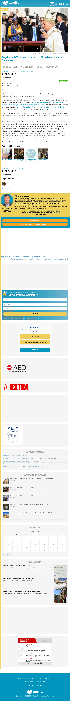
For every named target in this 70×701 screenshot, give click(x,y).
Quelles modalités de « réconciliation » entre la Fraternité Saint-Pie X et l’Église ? (31, 513)
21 (44, 547)
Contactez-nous (40, 681)
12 (26, 544)
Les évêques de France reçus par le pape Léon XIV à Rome (18, 463)
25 (17, 550)
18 (17, 547)
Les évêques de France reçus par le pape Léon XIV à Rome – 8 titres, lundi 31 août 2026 (26, 458)
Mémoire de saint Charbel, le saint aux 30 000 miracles (24, 487)
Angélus (4, 9)
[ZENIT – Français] (19, 3)
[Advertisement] (35, 243)
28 (44, 550)
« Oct (4, 554)
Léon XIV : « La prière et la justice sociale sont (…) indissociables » (20, 466)
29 (53, 550)
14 (44, 544)
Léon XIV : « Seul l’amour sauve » (12, 455)
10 (8, 544)
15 (53, 544)
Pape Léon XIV (23, 71)
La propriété (31, 678)
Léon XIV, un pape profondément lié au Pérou (17, 565)
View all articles (7, 189)
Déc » (8, 554)
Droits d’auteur (29, 681)
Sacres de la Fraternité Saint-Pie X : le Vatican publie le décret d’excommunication (31, 478)
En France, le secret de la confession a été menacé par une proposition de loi (30, 496)
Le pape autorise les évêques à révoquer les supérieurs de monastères (29, 504)
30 (62, 550)
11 (17, 544)
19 (26, 547)
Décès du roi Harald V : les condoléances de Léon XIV (17, 461)
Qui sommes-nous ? (20, 678)
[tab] (26, 640)
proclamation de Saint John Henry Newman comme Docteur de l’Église (40, 107)
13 (35, 544)
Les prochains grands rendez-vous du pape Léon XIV (19, 578)
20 (35, 547)
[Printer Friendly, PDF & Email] (63, 81)
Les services (39, 678)
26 (26, 550)
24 (8, 550)
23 (62, 547)
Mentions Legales (49, 678)
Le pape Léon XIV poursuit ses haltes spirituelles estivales (21, 591)
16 (62, 544)
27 (35, 550)
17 (8, 547)
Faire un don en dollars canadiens (35, 224)
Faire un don (35, 221)
